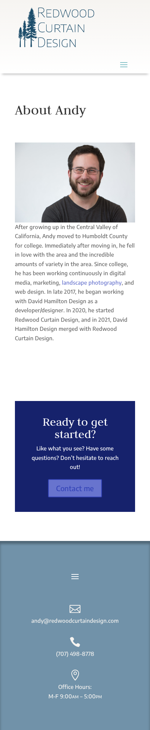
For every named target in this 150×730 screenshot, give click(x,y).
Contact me (75, 488)
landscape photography (92, 282)
